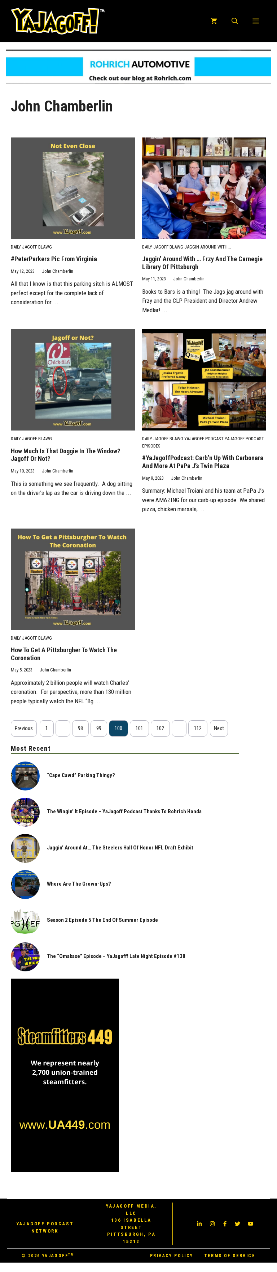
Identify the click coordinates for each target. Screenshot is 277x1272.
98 (80, 728)
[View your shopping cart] (213, 21)
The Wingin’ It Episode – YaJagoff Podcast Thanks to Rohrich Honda (124, 811)
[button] (234, 21)
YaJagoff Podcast (204, 438)
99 (98, 728)
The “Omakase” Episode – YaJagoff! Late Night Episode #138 (116, 956)
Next (219, 728)
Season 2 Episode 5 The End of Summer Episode (102, 920)
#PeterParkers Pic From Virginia (54, 259)
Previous (24, 728)
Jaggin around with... (207, 247)
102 (160, 728)
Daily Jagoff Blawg (31, 247)
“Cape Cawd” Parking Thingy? (81, 775)
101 (139, 728)
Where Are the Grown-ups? (79, 884)
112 (198, 728)
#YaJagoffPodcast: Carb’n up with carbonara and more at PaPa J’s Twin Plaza (202, 462)
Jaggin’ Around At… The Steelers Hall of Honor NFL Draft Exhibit (120, 847)
